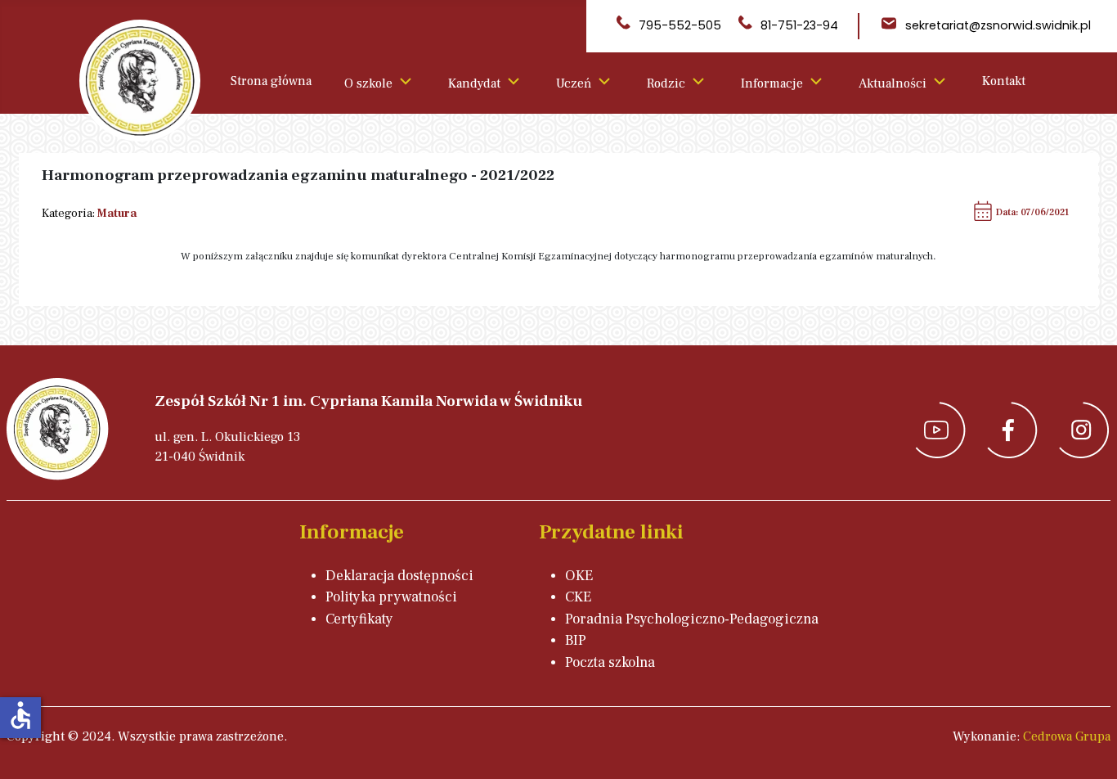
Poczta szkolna (610, 662)
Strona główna (271, 81)
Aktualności (892, 83)
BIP (575, 640)
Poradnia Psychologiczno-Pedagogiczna (692, 619)
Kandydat (474, 83)
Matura (117, 213)
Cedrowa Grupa (1066, 736)
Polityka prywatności (391, 597)
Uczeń (573, 83)
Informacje (772, 83)
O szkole (368, 83)
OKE (579, 575)
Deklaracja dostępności (399, 575)
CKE (578, 597)
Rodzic (666, 83)
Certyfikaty (359, 619)
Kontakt (1003, 81)
